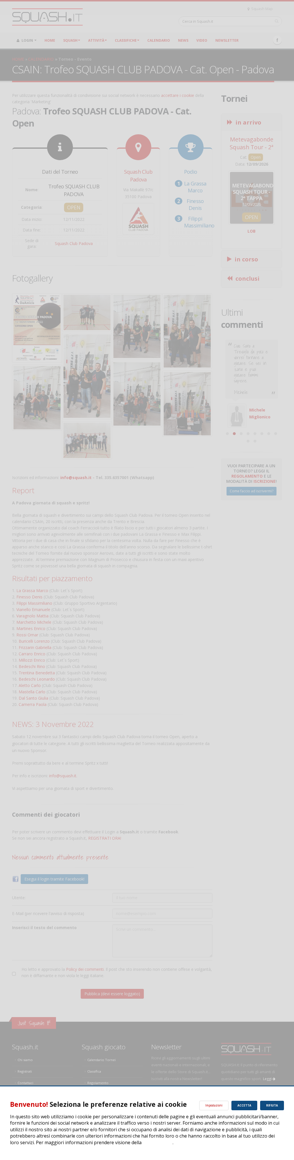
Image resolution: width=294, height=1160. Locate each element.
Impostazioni (214, 1105)
